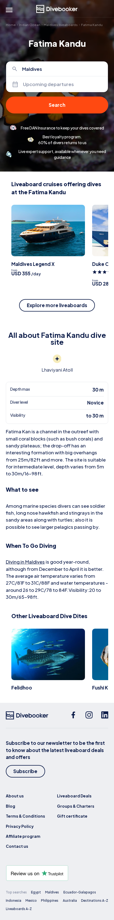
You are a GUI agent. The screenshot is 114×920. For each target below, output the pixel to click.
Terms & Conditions (25, 815)
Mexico (31, 900)
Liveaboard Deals (74, 795)
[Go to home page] (57, 9)
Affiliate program (23, 836)
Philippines (49, 900)
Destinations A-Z (94, 900)
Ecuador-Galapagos (79, 892)
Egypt (36, 892)
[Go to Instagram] (89, 715)
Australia (70, 900)
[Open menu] (9, 10)
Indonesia (13, 900)
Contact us (17, 846)
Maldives (52, 892)
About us (15, 795)
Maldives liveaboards (61, 25)
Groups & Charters (75, 806)
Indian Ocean (29, 25)
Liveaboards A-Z (19, 909)
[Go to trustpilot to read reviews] (57, 873)
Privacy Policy (20, 826)
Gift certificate (72, 815)
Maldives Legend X (33, 264)
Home (11, 25)
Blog (10, 806)
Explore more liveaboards (57, 305)
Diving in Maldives (25, 562)
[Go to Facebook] (73, 715)
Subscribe (25, 771)
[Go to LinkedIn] (104, 715)
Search (57, 105)
